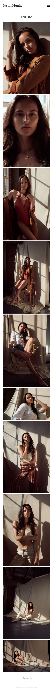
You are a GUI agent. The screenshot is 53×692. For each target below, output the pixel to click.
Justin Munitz (13, 5)
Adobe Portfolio (31, 687)
